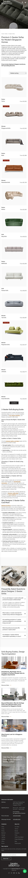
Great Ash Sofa (5, 398)
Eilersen (3, 126)
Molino (3, 209)
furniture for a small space (11, 775)
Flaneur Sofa (4, 290)
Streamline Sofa (5, 182)
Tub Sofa (3, 317)
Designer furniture (6, 505)
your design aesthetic (14, 415)
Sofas (6, 33)
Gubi (2, 234)
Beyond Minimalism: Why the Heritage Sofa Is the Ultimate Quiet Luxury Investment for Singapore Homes (12, 704)
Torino (3, 101)
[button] (25, 2)
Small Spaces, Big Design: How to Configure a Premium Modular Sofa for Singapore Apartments (13, 673)
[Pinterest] (14, 873)
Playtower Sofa (5, 344)
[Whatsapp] (25, 871)
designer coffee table (13, 493)
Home (2, 33)
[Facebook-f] (9, 873)
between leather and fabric (12, 441)
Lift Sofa (3, 371)
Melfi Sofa (4, 263)
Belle (2, 155)
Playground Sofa (5, 128)
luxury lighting (12, 494)
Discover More (5, 685)
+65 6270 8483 (17, 815)
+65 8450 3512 (16, 819)
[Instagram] (11, 873)
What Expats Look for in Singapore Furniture (11, 735)
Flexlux (3, 99)
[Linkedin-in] (16, 873)
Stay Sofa (4, 236)
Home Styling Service (14, 776)
